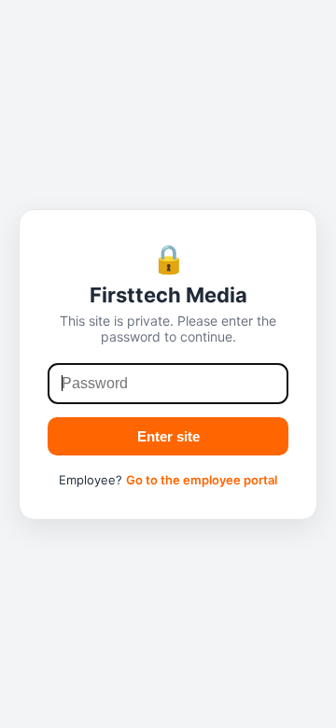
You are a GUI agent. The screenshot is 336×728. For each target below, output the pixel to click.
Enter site (168, 436)
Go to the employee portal (201, 479)
